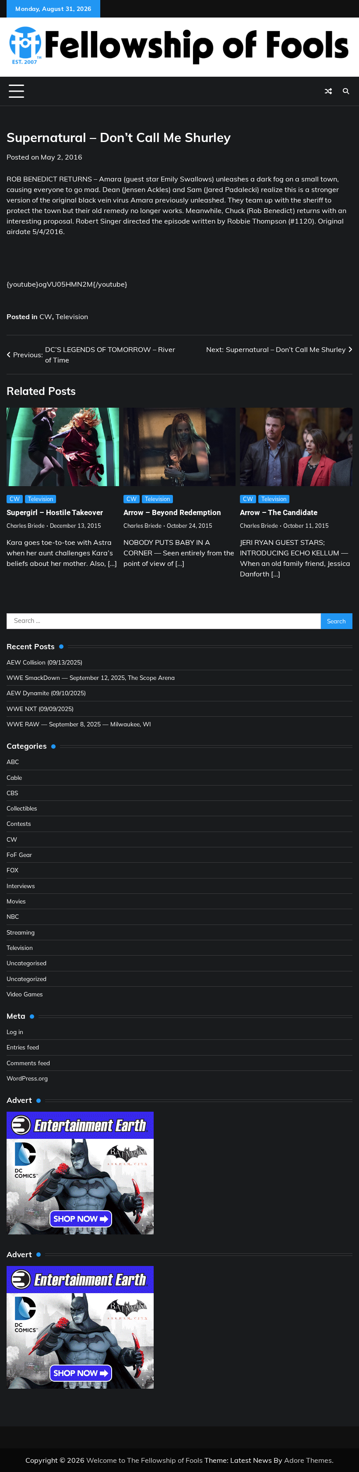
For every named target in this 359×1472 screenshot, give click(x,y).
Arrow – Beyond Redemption (172, 512)
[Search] (345, 91)
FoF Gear (19, 854)
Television (72, 316)
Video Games (25, 994)
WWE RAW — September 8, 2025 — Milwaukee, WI (79, 724)
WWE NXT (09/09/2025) (40, 708)
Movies (16, 901)
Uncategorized (26, 978)
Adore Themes (308, 1460)
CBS (12, 792)
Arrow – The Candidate (278, 512)
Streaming (21, 932)
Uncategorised (26, 963)
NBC (13, 916)
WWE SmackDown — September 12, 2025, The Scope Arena (91, 677)
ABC (13, 761)
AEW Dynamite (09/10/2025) (46, 693)
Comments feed (28, 1063)
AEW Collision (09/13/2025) (44, 662)
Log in (15, 1031)
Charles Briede (26, 525)
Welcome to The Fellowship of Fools (144, 1460)
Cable (14, 777)
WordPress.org (27, 1078)
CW (45, 316)
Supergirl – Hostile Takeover (55, 512)
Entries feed (23, 1047)
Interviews (21, 885)
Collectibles (22, 808)
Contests (19, 823)
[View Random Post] (328, 91)
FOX (12, 870)
